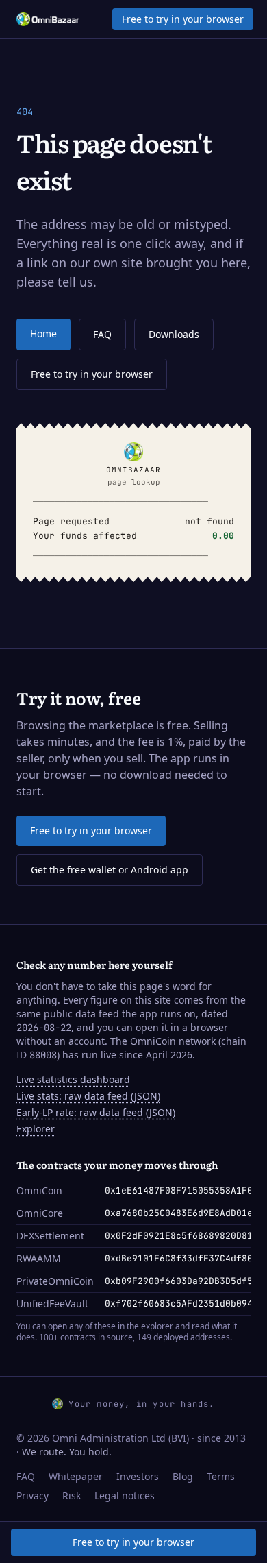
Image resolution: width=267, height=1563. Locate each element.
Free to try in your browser (183, 18)
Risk (71, 1495)
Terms (221, 1476)
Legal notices (124, 1495)
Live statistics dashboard (73, 1079)
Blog (183, 1476)
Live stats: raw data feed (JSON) (88, 1095)
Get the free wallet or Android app (109, 869)
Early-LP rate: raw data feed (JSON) (95, 1112)
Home (43, 333)
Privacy (32, 1495)
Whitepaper (76, 1476)
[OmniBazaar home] (47, 19)
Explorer (35, 1128)
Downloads (174, 334)
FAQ (102, 334)
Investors (137, 1476)
